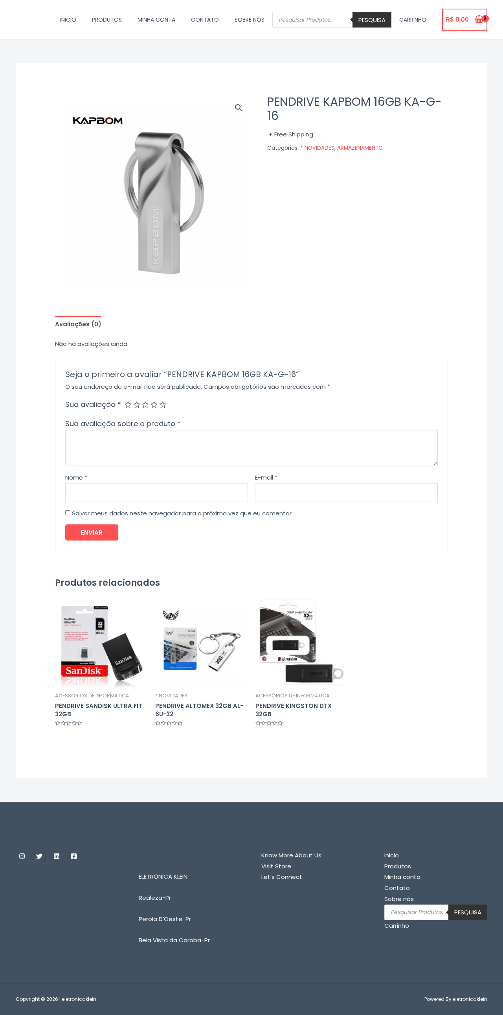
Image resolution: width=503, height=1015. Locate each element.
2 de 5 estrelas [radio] (136, 404)
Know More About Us (291, 855)
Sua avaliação (93, 404)
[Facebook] (74, 856)
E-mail (266, 477)
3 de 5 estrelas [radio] (145, 404)
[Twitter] (39, 856)
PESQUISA (372, 20)
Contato (205, 20)
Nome (76, 477)
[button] (238, 108)
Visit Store (276, 866)
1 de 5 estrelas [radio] (128, 404)
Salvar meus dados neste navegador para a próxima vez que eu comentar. (182, 513)
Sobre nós (249, 20)
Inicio (68, 20)
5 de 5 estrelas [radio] (162, 404)
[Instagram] (22, 856)
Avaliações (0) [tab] (78, 324)
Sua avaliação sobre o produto (123, 423)
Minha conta (156, 20)
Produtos (107, 20)
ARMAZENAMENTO (360, 148)
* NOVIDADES (317, 148)
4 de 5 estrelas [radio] (154, 404)
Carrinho (412, 20)
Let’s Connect (281, 877)
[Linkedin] (56, 856)
